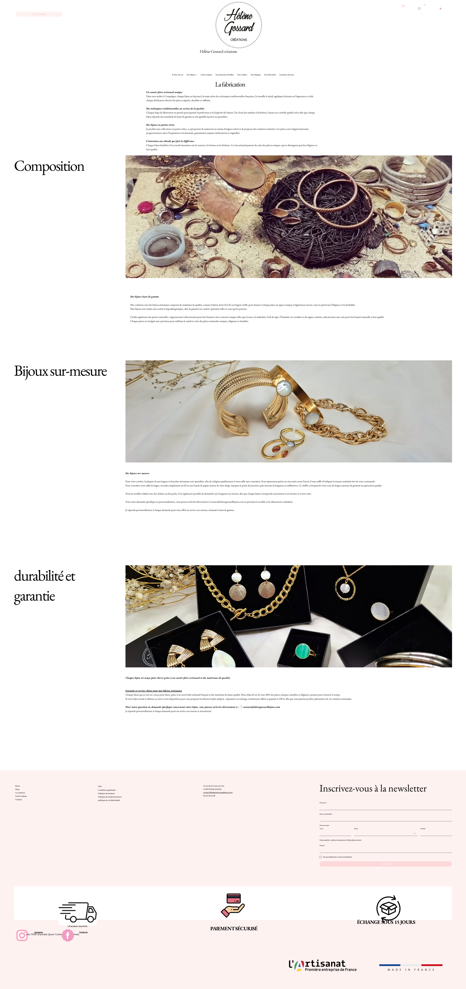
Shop (17, 789)
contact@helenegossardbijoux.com (227, 501)
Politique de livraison (106, 793)
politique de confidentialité (109, 800)
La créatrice (20, 793)
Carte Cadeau (21, 796)
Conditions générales (107, 790)
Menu (17, 786)
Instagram (38, 932)
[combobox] (385, 833)
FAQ (100, 786)
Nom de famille (326, 814)
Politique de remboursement (110, 797)
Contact (18, 799)
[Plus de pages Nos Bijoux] (196, 74)
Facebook (83, 932)
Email (322, 845)
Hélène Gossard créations (218, 51)
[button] (440, 8)
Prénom (323, 803)
